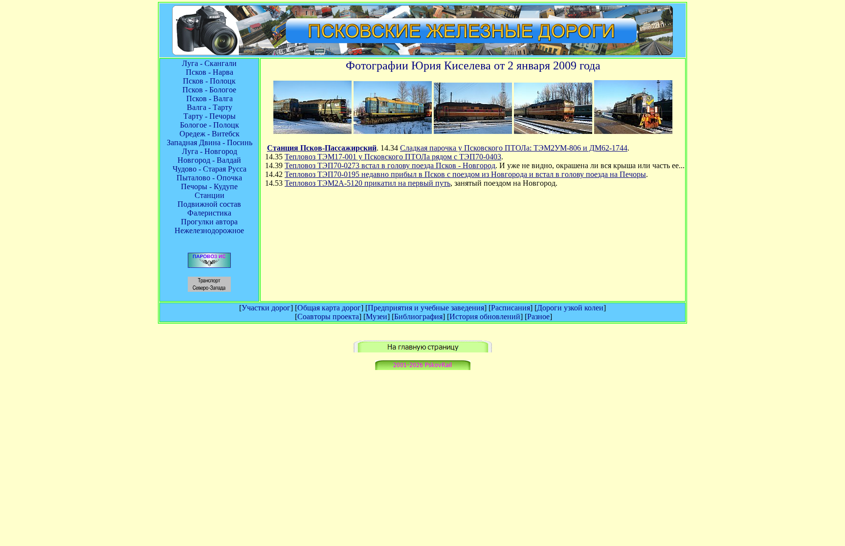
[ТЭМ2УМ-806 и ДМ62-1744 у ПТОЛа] (312, 131)
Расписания (510, 308)
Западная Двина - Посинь (209, 142)
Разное (538, 316)
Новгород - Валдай (209, 160)
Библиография (418, 316)
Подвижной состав (209, 204)
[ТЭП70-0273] (473, 131)
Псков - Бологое (209, 90)
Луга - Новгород (209, 151)
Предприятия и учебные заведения (426, 308)
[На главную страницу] (423, 350)
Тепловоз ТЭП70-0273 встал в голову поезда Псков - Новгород (390, 165)
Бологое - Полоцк (209, 125)
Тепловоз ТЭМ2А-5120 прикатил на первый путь (367, 183)
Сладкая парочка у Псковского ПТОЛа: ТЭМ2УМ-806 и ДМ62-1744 (513, 148)
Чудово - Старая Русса (209, 169)
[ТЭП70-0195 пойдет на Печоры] (553, 131)
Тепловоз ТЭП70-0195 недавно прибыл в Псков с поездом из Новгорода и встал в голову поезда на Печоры (465, 174)
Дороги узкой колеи (570, 308)
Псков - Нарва (209, 72)
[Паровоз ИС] (209, 265)
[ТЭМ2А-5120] (633, 131)
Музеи (376, 316)
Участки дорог (266, 308)
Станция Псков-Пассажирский (322, 148)
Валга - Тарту (209, 107)
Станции (209, 195)
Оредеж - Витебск (209, 134)
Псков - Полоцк (209, 81)
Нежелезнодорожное (209, 230)
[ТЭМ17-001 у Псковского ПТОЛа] (393, 131)
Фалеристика (209, 213)
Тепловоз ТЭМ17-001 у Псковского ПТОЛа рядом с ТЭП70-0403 (393, 157)
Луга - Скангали (209, 63)
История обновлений (484, 316)
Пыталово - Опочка (209, 178)
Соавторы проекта (328, 316)
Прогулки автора (209, 222)
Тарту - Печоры (209, 116)
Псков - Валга (209, 98)
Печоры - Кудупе (209, 186)
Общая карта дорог (329, 308)
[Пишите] (422, 367)
